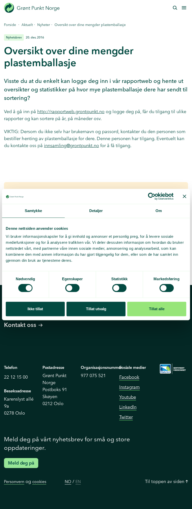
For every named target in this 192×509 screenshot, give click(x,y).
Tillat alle (156, 309)
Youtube (127, 397)
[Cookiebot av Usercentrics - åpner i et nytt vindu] (152, 196)
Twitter (126, 417)
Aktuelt (27, 24)
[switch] (72, 288)
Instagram (129, 387)
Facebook (129, 377)
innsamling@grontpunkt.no (71, 145)
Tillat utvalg (96, 309)
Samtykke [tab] (33, 211)
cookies (39, 481)
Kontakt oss (20, 324)
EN (78, 481)
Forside (10, 24)
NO (68, 481)
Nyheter (43, 24)
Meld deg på (21, 463)
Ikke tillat (35, 309)
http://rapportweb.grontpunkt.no (70, 111)
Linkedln (127, 407)
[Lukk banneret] (184, 196)
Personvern (14, 481)
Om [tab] (159, 211)
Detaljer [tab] (96, 211)
